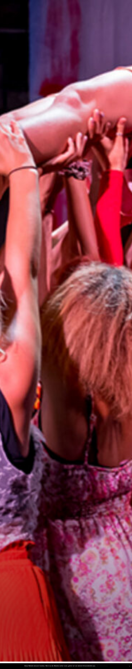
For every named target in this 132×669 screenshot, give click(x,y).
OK (97, 666)
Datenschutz (104, 666)
